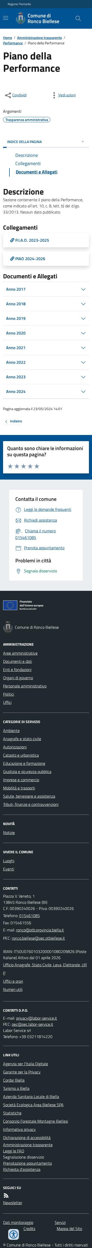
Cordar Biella (14, 1080)
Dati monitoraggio (18, 1222)
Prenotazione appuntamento (27, 1163)
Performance (13, 43)
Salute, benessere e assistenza (29, 796)
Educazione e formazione (24, 763)
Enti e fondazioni (17, 669)
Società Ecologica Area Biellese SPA (33, 1105)
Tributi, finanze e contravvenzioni (31, 804)
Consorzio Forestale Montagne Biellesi (35, 1121)
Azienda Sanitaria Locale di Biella (31, 1096)
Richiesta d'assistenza (21, 1169)
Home (7, 37)
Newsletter (12, 1203)
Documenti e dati (17, 661)
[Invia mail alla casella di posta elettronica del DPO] (36, 1018)
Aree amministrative (20, 653)
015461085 (29, 915)
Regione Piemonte (19, 4)
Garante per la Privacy (22, 1072)
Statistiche (12, 1113)
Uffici (7, 702)
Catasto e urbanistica (21, 755)
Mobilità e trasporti (19, 788)
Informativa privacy (19, 1129)
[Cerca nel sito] (76, 18)
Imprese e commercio (21, 780)
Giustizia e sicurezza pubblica (27, 771)
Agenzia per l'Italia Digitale (25, 1064)
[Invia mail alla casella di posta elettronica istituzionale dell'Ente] (40, 930)
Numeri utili (12, 989)
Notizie (9, 832)
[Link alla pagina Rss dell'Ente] (6, 1195)
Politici (8, 694)
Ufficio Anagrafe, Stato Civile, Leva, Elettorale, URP (45, 969)
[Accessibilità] (13, 1234)
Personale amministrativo (25, 686)
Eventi (8, 869)
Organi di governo (18, 678)
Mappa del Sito (69, 1228)
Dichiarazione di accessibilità (27, 1137)
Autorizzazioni (15, 747)
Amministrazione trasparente (39, 37)
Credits (29, 1228)
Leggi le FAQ (13, 1151)
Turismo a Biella (16, 1088)
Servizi (60, 1222)
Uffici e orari (13, 981)
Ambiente (11, 730)
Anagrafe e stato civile (22, 739)
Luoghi (8, 861)
